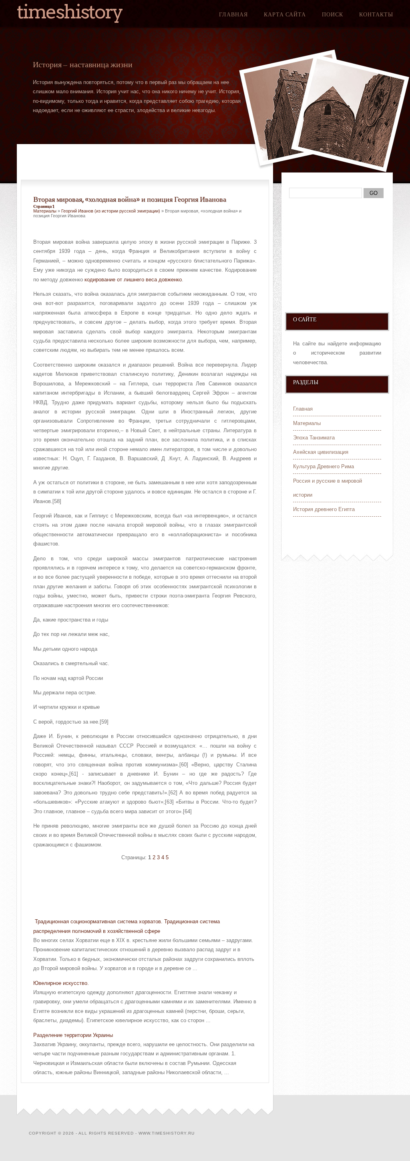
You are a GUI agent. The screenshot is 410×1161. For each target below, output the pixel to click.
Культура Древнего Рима (323, 466)
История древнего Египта (324, 509)
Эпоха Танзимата (314, 438)
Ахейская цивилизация (320, 452)
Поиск (332, 14)
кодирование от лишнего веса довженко (133, 280)
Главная (233, 14)
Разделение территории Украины (73, 1035)
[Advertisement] (127, 890)
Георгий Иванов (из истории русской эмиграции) (110, 211)
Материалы (44, 211)
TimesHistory (70, 11)
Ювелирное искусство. (61, 983)
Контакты (376, 14)
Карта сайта (285, 14)
